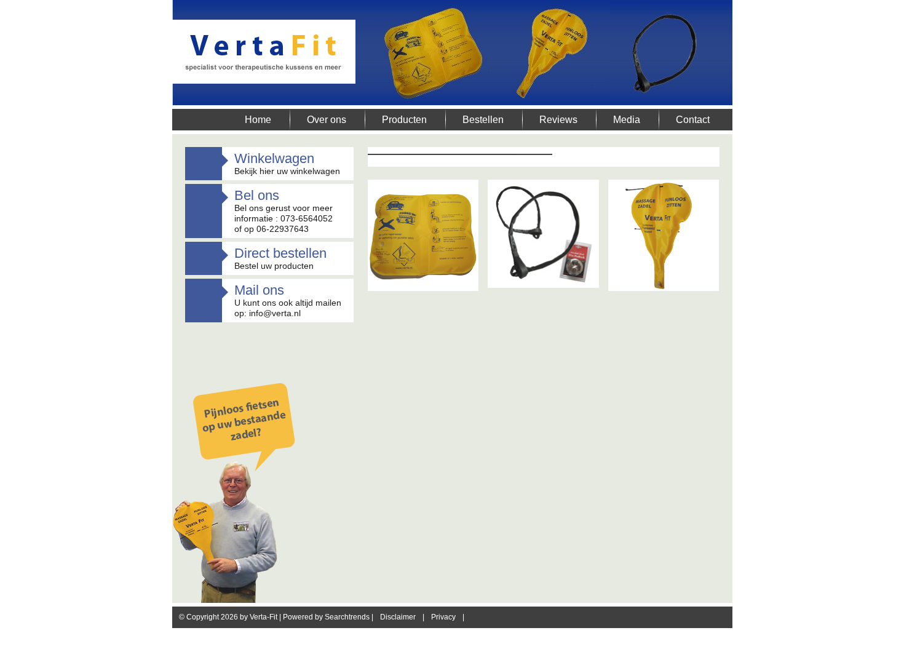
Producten (404, 119)
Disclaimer (398, 617)
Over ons (326, 119)
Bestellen (483, 119)
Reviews (558, 119)
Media (626, 119)
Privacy (443, 617)
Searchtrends (347, 617)
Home (258, 119)
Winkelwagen (274, 158)
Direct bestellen (280, 253)
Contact (693, 119)
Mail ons (259, 290)
